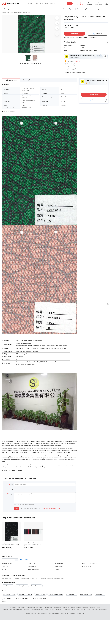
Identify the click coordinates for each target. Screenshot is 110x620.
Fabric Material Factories (25, 594)
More (3, 601)
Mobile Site (92, 607)
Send (16, 508)
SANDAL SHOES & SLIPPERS (89, 563)
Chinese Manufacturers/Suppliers (34, 607)
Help (78, 9)
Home (3, 12)
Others (57, 569)
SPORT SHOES (32, 563)
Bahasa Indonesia (102, 609)
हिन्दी (78, 609)
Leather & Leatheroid (16, 12)
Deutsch (52, 609)
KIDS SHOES (58, 563)
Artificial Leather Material (23, 598)
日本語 (73, 609)
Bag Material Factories (9, 594)
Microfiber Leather (8, 586)
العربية (64, 609)
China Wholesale (48, 607)
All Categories (7, 9)
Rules (107, 9)
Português (26, 609)
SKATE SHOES (32, 566)
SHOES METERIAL (86, 566)
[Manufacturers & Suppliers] (11, 3)
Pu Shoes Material (100, 594)
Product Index (84, 607)
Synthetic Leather (27, 12)
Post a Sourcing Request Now (51, 508)
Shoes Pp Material (8, 598)
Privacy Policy (80, 613)
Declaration (72, 613)
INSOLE (4, 569)
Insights (98, 607)
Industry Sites (66, 607)
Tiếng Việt (94, 609)
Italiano (46, 609)
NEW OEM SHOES (33, 569)
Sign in (106, 4)
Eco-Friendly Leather (21, 586)
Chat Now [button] (99, 33)
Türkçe (88, 609)
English (15, 609)
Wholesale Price (57, 607)
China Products (21, 607)
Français (33, 609)
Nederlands (58, 609)
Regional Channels (75, 607)
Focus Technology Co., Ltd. (43, 613)
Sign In (66, 72)
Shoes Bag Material (71, 594)
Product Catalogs (26, 560)
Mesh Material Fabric (86, 594)
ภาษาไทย (83, 609)
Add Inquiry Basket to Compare (31, 63)
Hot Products (13, 607)
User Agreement (64, 613)
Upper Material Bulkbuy (39, 598)
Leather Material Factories (56, 594)
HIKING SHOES (59, 566)
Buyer (70, 9)
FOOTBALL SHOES (7, 563)
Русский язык (39, 609)
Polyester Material (40, 594)
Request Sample (93, 37)
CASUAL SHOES (6, 566)
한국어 (68, 609)
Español (20, 609)
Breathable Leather (36, 586)
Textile (7, 12)
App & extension (88, 9)
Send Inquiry (74, 33)
